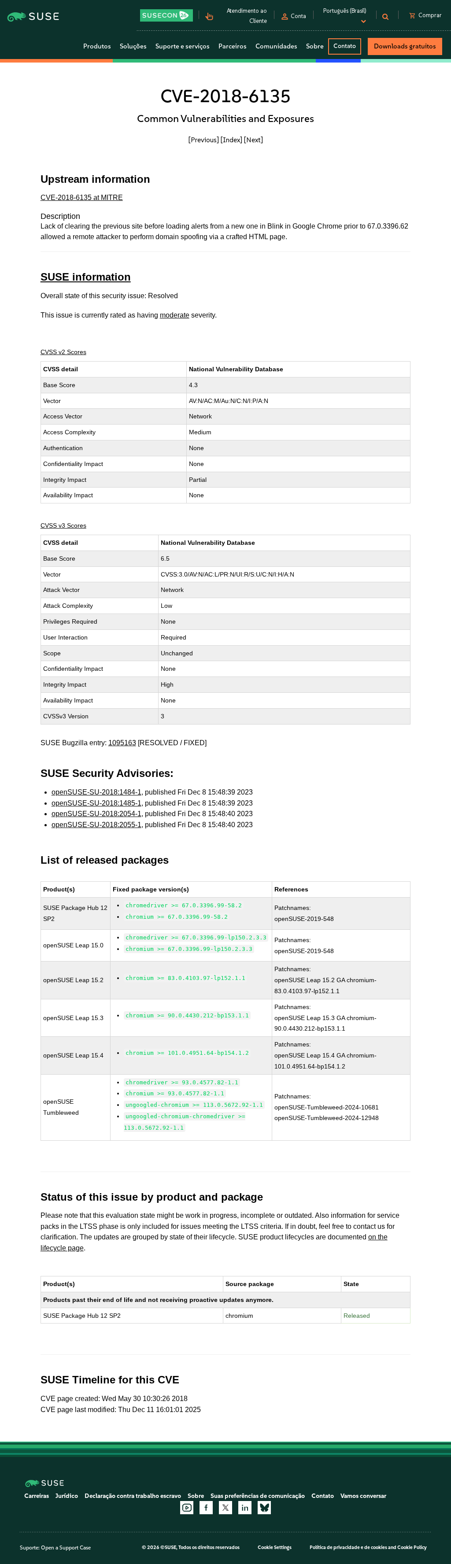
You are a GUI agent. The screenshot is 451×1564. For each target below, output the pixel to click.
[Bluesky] (264, 1507)
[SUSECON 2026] (166, 15)
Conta (298, 16)
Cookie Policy (412, 1547)
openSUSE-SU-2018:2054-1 (96, 813)
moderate (174, 315)
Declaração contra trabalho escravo (133, 1496)
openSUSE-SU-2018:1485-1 (96, 803)
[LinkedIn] (244, 1507)
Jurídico (66, 1496)
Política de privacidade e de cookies (348, 1547)
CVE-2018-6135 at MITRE (82, 197)
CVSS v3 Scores (63, 525)
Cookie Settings (275, 1547)
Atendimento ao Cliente (247, 15)
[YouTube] (186, 1507)
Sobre (196, 1496)
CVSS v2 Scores (63, 351)
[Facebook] (206, 1507)
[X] (225, 1507)
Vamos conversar (363, 1496)
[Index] (231, 140)
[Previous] (204, 140)
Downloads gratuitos (405, 46)
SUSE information (86, 277)
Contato (344, 46)
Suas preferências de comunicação (258, 1496)
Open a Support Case (66, 1548)
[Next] (253, 140)
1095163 (122, 743)
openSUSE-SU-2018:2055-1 (96, 824)
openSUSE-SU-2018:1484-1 (96, 792)
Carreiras (36, 1496)
